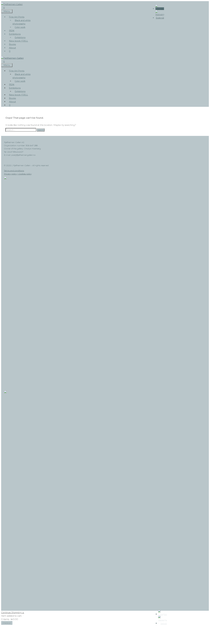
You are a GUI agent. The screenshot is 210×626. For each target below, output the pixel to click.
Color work (20, 27)
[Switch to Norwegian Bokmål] (159, 17)
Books (12, 44)
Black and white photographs (22, 22)
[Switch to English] (159, 8)
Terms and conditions (14, 170)
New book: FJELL (18, 40)
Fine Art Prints (16, 17)
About (12, 47)
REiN (11, 30)
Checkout (7, 623)
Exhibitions (15, 34)
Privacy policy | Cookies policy (18, 174)
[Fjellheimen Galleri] (12, 58)
